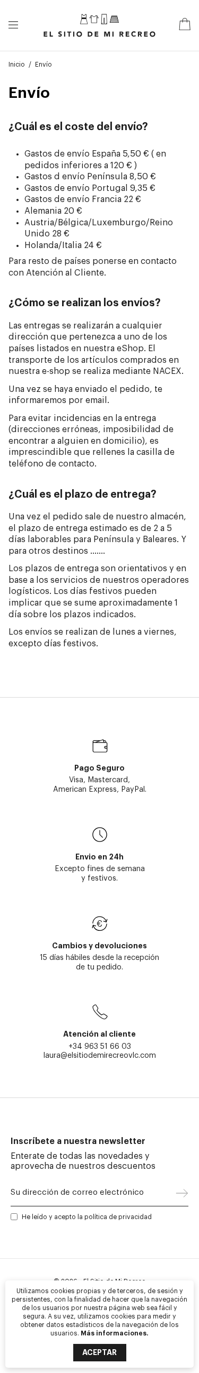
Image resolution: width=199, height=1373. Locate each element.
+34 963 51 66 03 (99, 1046)
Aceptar (99, 1352)
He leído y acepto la (87, 1217)
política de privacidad (118, 1217)
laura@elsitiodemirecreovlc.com (100, 1055)
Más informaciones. (115, 1333)
